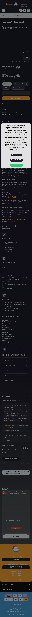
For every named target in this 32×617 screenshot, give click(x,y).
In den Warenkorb (16, 98)
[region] (16, 40)
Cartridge (21, 195)
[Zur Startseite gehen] (16, 4)
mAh (23, 210)
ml (8, 196)
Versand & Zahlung (10, 380)
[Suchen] (21, 10)
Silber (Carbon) (19, 88)
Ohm (5, 204)
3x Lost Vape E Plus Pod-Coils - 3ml (16, 520)
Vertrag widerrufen (16, 604)
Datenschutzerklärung (16, 151)
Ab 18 (6, 370)
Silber (7, 88)
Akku (25, 210)
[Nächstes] (27, 52)
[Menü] (3, 10)
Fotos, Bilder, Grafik (10, 365)
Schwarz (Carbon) (21, 84)
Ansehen (16, 536)
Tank (14, 196)
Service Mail (16, 560)
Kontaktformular (20, 579)
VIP (6, 375)
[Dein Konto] (24, 10)
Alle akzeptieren (17, 165)
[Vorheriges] (24, 52)
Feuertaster (8, 219)
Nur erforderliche (16, 160)
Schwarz (7, 84)
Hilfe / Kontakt (8, 385)
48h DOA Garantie (9, 360)
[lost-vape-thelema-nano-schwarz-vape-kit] (16, 40)
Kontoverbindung (9, 389)
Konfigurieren (16, 155)
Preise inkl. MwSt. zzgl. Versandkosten (21, 61)
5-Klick (21, 219)
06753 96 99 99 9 (16, 567)
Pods (14, 200)
